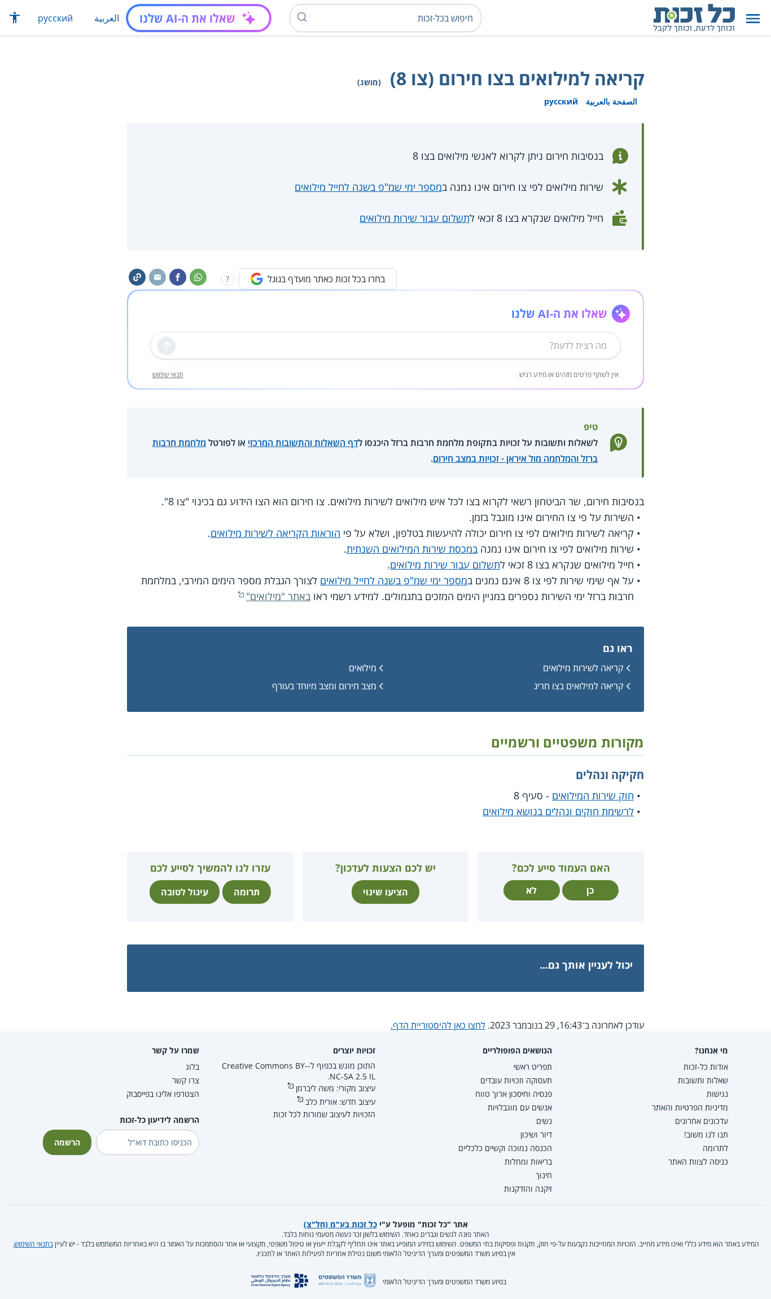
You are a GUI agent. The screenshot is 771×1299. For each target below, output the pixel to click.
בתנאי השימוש (33, 1244)
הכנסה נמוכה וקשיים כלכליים (505, 1148)
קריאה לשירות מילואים (583, 668)
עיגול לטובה (184, 892)
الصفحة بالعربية (611, 101)
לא (531, 890)
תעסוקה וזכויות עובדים (516, 1080)
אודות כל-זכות (706, 1066)
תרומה (247, 892)
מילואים (362, 668)
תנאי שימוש (167, 374)
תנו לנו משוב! (706, 1134)
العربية (106, 18)
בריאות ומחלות (528, 1161)
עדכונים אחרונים (701, 1121)
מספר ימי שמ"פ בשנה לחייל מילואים (368, 187)
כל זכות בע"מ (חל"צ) (340, 1224)
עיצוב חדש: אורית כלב (340, 1101)
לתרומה (715, 1148)
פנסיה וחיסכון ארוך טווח (513, 1093)
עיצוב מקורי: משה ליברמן (335, 1088)
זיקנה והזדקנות (528, 1188)
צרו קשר (185, 1080)
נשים (544, 1121)
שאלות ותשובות (703, 1080)
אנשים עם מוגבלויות (520, 1107)
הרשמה (67, 1142)
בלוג (192, 1066)
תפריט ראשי (533, 1066)
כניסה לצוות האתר (698, 1161)
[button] (753, 18)
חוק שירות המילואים (593, 795)
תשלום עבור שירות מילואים (415, 218)
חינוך (544, 1175)
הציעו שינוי (385, 892)
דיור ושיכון (536, 1134)
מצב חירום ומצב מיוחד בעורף (324, 686)
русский (55, 18)
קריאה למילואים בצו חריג (579, 686)
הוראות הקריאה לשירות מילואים (275, 533)
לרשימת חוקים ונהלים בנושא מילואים (558, 811)
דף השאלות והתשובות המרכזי (303, 442)
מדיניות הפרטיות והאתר (690, 1107)
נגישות (717, 1093)
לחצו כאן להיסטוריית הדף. (438, 1025)
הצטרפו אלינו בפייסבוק (162, 1093)
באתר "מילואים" (278, 596)
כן (590, 890)
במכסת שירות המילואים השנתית (412, 549)
